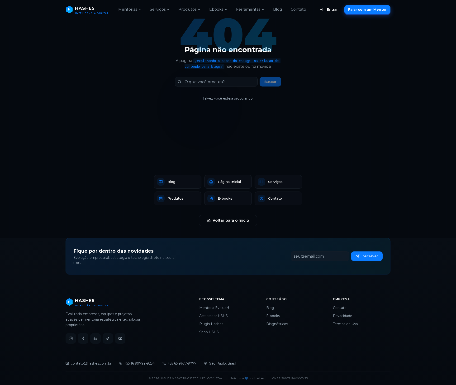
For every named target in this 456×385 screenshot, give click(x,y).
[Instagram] (71, 338)
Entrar (332, 9)
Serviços (158, 9)
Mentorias (127, 9)
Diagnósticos (277, 324)
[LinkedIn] (95, 338)
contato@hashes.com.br (91, 363)
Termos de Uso (345, 324)
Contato (298, 9)
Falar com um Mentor (367, 9)
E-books (273, 316)
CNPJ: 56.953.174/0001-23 (290, 378)
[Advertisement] (228, 138)
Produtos (187, 9)
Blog (277, 9)
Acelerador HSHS (213, 316)
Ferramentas (248, 9)
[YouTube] (120, 338)
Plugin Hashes (211, 324)
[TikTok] (108, 338)
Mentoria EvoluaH (214, 308)
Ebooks (216, 9)
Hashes (259, 378)
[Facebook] (83, 338)
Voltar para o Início (231, 220)
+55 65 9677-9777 (182, 363)
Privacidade (342, 316)
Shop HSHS (209, 332)
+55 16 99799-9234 (139, 363)
